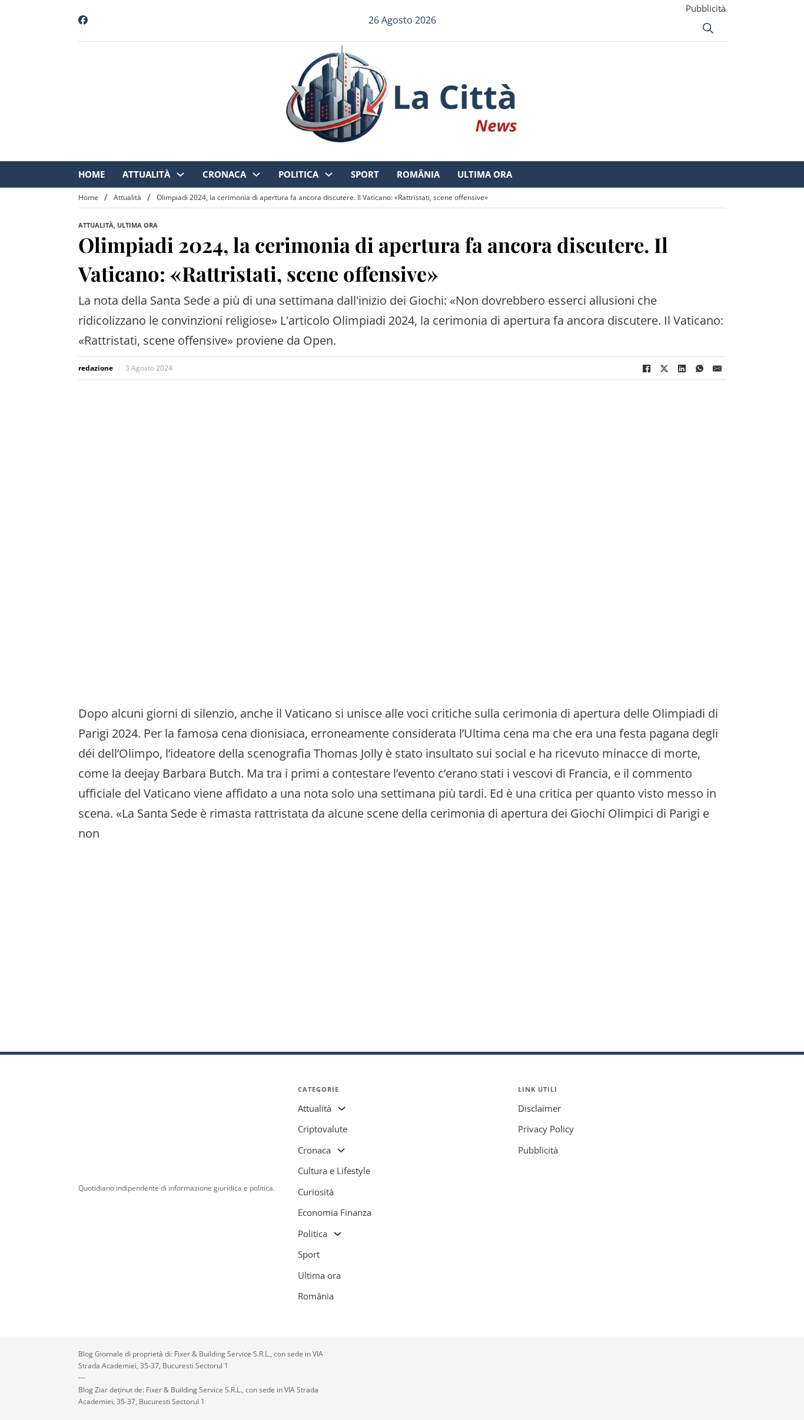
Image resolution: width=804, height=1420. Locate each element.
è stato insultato (429, 753)
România (516, 153)
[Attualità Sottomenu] (278, 153)
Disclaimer (539, 1108)
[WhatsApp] (699, 368)
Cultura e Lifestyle (334, 1170)
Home (190, 153)
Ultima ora (583, 153)
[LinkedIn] (681, 368)
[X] (664, 368)
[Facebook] (646, 368)
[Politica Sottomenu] (427, 153)
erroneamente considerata (383, 733)
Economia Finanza (334, 1212)
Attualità (244, 153)
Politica (397, 153)
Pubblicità (706, 8)
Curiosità (316, 1192)
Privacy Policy (546, 1129)
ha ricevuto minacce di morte (618, 753)
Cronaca (322, 153)
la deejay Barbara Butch (176, 773)
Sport (463, 153)
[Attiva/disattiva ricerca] (708, 28)
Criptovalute (322, 1129)
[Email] (717, 368)
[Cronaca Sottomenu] (354, 153)
